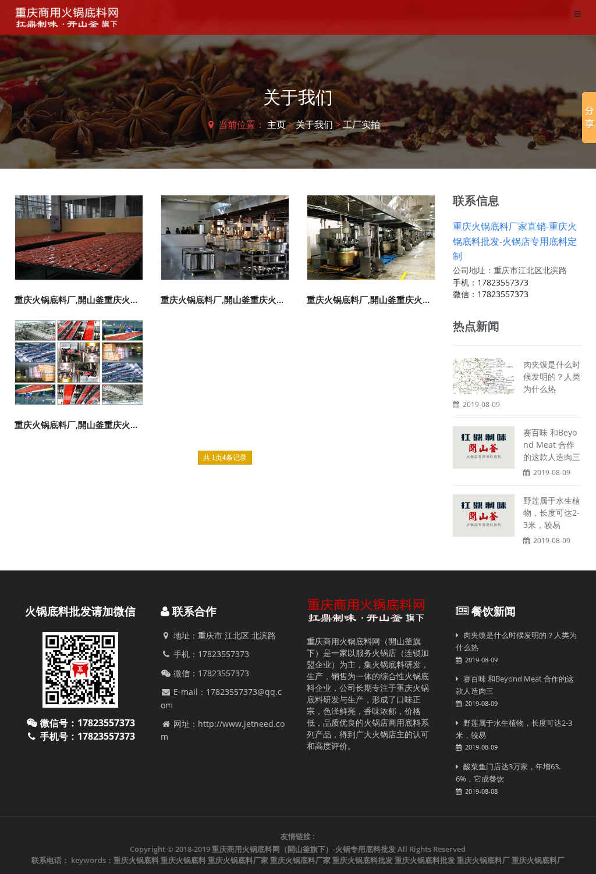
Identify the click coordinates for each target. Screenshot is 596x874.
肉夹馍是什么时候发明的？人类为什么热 (551, 376)
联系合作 (194, 611)
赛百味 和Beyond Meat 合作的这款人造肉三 (551, 444)
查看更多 (79, 232)
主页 (276, 124)
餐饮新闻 (493, 611)
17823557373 (502, 282)
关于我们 (314, 124)
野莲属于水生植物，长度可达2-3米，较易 (551, 512)
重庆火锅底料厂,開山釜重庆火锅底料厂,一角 (100, 299)
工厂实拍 (361, 124)
